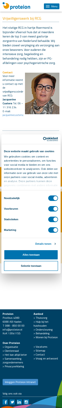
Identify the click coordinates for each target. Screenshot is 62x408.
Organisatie (11, 347)
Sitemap (40, 350)
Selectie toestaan (31, 265)
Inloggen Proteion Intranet (20, 382)
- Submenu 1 (31, 132)
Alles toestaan (31, 254)
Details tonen (43, 243)
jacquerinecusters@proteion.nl (20, 115)
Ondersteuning (44, 329)
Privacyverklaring (14, 366)
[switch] (53, 209)
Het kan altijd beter (16, 355)
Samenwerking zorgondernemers (13, 361)
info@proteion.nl (12, 329)
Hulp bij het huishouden (41, 324)
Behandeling (43, 333)
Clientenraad (12, 351)
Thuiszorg (41, 318)
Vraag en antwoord (47, 358)
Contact (40, 354)
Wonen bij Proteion (47, 337)
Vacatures (41, 347)
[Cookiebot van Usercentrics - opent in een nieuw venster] (43, 139)
